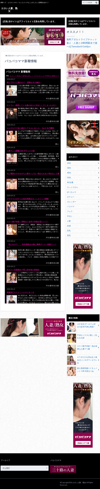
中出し (70, 216)
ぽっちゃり (71, 192)
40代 (69, 173)
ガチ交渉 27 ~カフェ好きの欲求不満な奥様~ (86, 325)
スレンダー (71, 202)
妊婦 (69, 226)
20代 (69, 163)
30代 (69, 168)
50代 (69, 177)
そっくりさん (72, 187)
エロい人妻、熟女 (9, 9)
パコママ (70, 206)
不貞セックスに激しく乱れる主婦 (87, 336)
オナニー (70, 197)
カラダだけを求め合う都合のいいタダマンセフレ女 (87, 360)
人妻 (69, 221)
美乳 (69, 235)
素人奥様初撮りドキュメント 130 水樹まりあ (87, 369)
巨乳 (69, 230)
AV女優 (70, 182)
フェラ (70, 211)
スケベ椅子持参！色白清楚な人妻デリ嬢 (87, 347)
